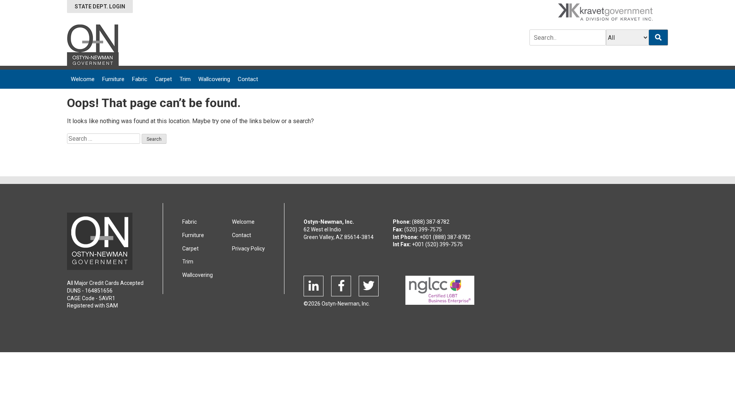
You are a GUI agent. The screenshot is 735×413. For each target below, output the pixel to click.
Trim (185, 79)
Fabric (139, 79)
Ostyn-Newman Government (93, 46)
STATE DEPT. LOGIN (100, 6)
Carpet (163, 79)
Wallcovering (214, 79)
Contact (248, 79)
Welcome (83, 79)
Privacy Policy (248, 249)
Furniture (113, 79)
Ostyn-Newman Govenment (99, 241)
